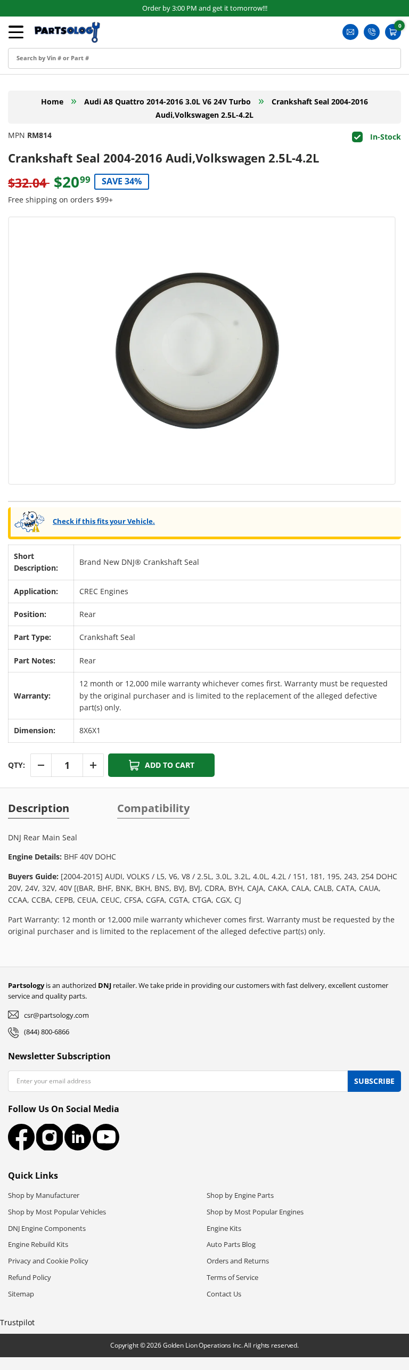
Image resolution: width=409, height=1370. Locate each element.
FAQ (24, 139)
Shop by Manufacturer (43, 1195)
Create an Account (51, 67)
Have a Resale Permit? (58, 163)
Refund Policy (29, 1277)
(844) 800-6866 (46, 1031)
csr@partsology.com (56, 1015)
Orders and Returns (238, 1261)
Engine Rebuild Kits (38, 1244)
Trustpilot (17, 1322)
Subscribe (374, 1081)
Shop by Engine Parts (240, 1195)
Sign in (29, 43)
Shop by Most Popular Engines (255, 1212)
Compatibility (153, 808)
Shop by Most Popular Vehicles (57, 1212)
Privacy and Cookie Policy (48, 1261)
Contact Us (224, 1294)
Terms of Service (232, 1277)
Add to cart (169, 765)
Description (38, 808)
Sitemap (21, 1294)
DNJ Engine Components (47, 1228)
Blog (25, 115)
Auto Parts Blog (231, 1244)
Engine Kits (224, 1228)
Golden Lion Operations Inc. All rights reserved (230, 1345)
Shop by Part (40, 91)
